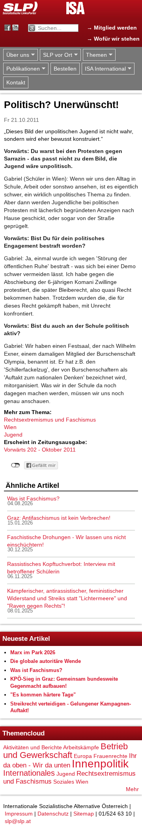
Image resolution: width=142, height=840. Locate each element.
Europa (83, 756)
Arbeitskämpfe (81, 747)
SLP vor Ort (56, 55)
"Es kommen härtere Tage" (43, 695)
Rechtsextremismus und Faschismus (50, 419)
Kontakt (15, 82)
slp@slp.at (18, 821)
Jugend (13, 434)
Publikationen (21, 68)
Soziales (63, 781)
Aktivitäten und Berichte (32, 747)
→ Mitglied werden (112, 27)
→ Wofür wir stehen (113, 38)
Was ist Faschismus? (33, 498)
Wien (10, 427)
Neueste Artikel (26, 638)
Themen (95, 55)
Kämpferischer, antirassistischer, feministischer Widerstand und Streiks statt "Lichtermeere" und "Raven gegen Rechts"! (67, 598)
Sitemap (83, 813)
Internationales (29, 773)
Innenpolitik (100, 764)
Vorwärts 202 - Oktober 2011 (40, 449)
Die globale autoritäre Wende (45, 661)
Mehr (132, 789)
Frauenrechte (110, 756)
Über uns (16, 55)
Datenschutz (53, 813)
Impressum (19, 813)
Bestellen (65, 68)
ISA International (104, 68)
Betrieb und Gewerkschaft (65, 750)
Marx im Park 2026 (32, 652)
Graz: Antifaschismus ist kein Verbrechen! (58, 518)
